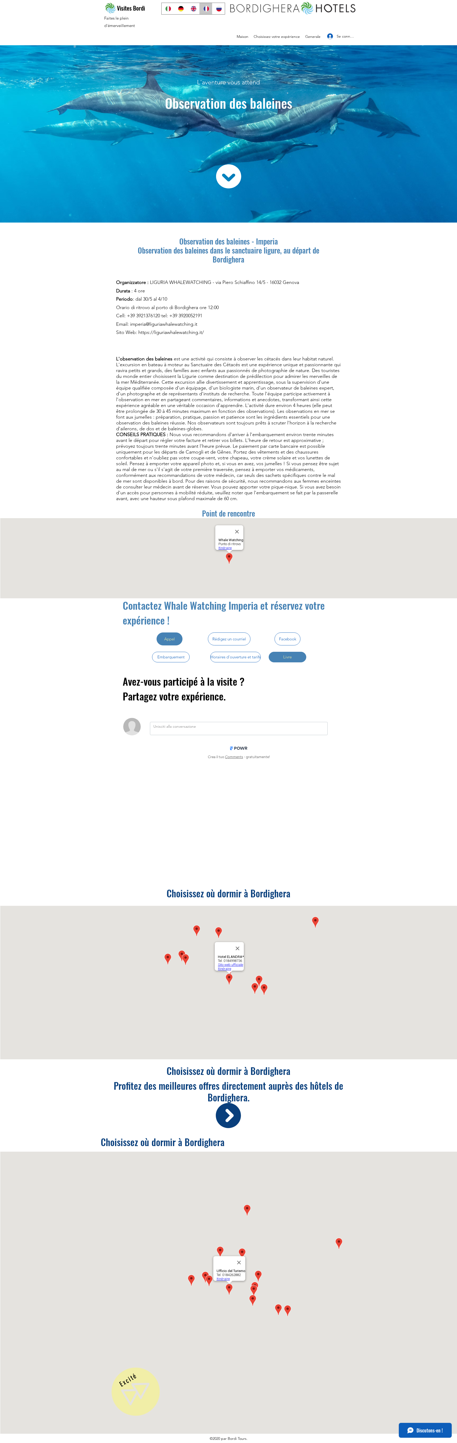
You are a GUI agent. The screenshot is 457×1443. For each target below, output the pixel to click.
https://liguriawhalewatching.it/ (171, 332)
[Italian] (168, 8)
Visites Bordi (131, 8)
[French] (205, 8)
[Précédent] (22, 417)
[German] (180, 8)
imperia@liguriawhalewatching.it (163, 324)
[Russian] (218, 8)
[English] (193, 8)
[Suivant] (435, 417)
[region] (135, 1394)
